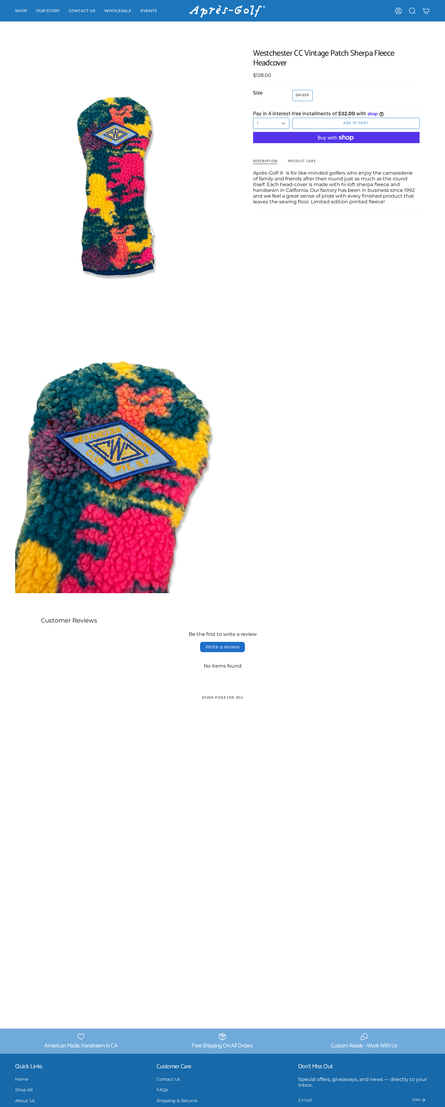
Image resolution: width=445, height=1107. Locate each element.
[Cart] (426, 11)
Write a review (222, 647)
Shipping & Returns (177, 1100)
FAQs (162, 1089)
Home (21, 1079)
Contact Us (168, 1079)
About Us (25, 1100)
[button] (21, 10)
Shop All (24, 1089)
